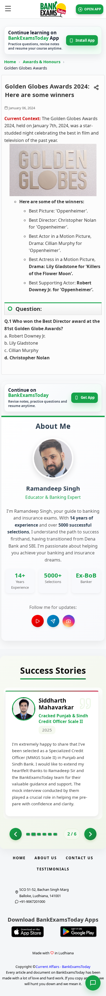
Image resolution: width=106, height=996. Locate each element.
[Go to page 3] (39, 834)
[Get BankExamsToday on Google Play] (78, 931)
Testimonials (53, 869)
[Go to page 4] (44, 834)
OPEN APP (92, 9)
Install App (85, 40)
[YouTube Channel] (38, 621)
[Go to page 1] (16, 834)
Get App (88, 397)
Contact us (79, 857)
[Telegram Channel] (53, 621)
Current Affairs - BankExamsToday (63, 966)
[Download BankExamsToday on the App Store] (27, 931)
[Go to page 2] (33, 834)
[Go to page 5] (50, 834)
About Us (46, 857)
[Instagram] (69, 621)
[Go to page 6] (55, 834)
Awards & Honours (42, 61)
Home (10, 61)
